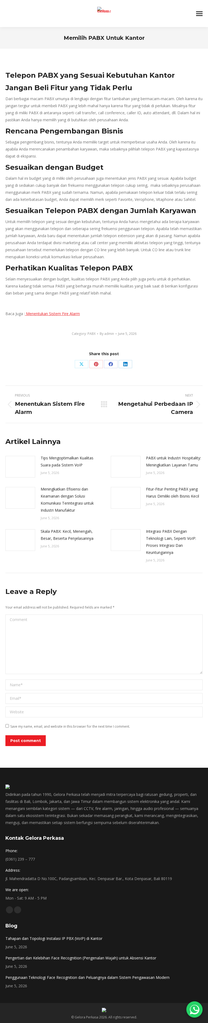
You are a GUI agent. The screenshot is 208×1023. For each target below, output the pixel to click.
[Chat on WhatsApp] (194, 1009)
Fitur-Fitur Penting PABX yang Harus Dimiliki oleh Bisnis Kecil (172, 492)
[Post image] (20, 467)
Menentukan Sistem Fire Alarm (52, 313)
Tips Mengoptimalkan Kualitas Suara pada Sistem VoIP (67, 461)
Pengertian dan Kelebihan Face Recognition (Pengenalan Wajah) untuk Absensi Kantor (80, 957)
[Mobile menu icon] (199, 14)
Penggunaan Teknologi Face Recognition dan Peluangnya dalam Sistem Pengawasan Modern (87, 977)
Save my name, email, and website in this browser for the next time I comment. (70, 726)
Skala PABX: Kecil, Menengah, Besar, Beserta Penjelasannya (67, 535)
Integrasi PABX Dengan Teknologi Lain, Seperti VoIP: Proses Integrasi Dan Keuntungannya (171, 542)
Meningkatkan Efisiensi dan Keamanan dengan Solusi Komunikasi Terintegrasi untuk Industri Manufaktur (67, 499)
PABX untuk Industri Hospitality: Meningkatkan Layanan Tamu (173, 461)
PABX (91, 333)
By (107, 333)
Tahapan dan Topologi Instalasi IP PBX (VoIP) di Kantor (53, 938)
